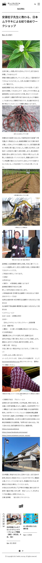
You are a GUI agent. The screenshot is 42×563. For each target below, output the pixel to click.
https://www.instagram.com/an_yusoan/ (16, 435)
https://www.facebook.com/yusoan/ (15, 432)
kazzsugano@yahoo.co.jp (11, 361)
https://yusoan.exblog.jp (10, 429)
